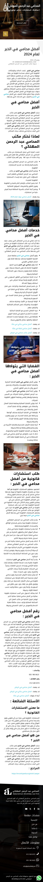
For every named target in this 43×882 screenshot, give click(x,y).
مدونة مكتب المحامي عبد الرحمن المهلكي (22, 64)
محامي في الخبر (23, 255)
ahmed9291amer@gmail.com (25, 62)
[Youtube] (26, 809)
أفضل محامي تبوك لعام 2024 (20, 196)
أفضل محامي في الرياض (23, 687)
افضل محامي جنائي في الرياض (21, 691)
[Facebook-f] (34, 809)
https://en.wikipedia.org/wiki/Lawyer (26, 773)
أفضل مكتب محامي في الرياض (21, 332)
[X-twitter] (30, 809)
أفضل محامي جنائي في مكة (22, 324)
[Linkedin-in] (39, 809)
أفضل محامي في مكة (21, 695)
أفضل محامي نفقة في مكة (22, 328)
